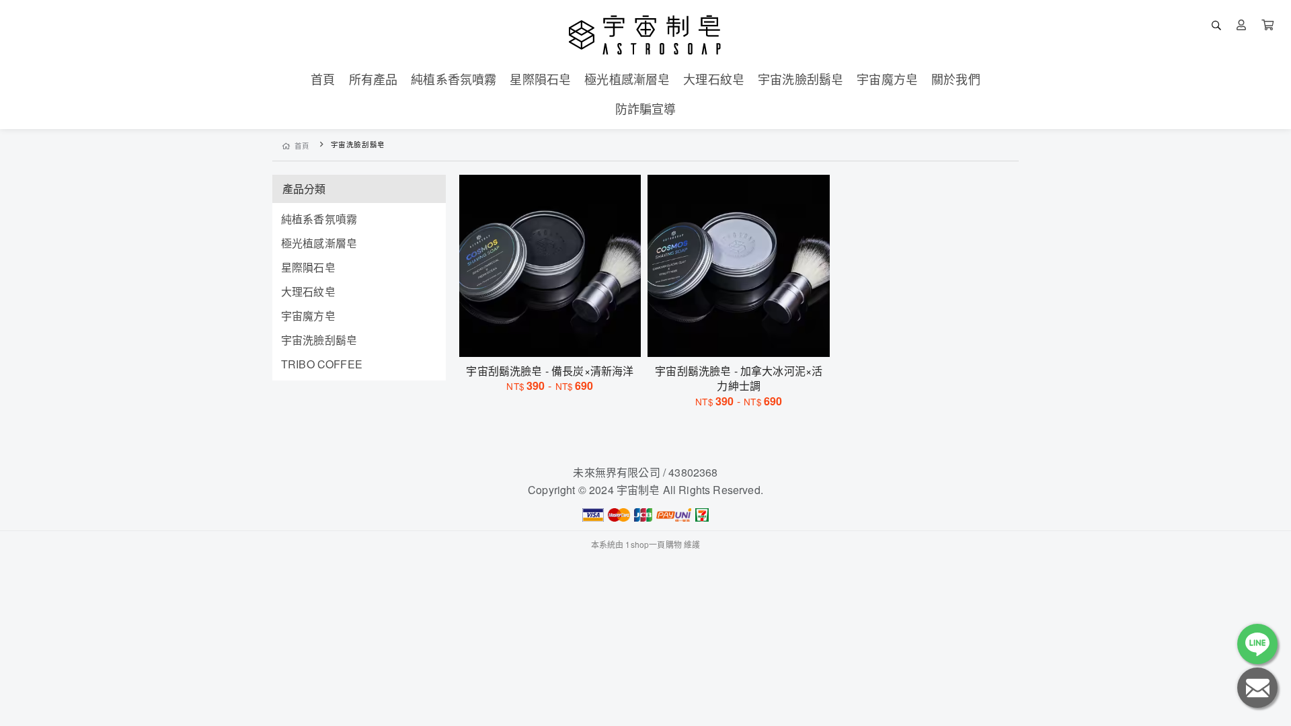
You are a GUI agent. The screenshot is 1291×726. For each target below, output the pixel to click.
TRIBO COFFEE (321, 364)
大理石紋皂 (308, 291)
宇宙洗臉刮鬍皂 (319, 340)
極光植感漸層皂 (319, 243)
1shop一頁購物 (653, 544)
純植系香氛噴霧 (319, 219)
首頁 (302, 145)
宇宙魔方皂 (308, 315)
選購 (556, 338)
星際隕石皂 (308, 267)
